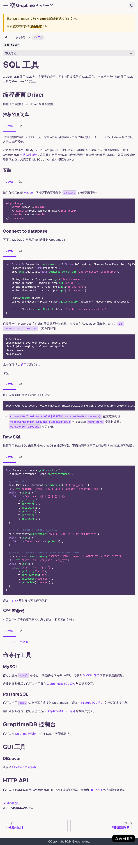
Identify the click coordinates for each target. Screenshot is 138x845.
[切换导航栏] (5, 5)
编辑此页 (13, 803)
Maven (28, 192)
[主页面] (6, 37)
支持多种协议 (28, 155)
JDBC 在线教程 (19, 642)
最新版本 (36, 26)
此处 (15, 601)
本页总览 (11, 53)
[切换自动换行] (124, 264)
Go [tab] (20, 126)
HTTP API (96, 790)
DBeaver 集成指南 (24, 767)
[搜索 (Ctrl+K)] (132, 5)
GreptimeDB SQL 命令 (61, 684)
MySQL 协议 (91, 675)
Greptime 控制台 (26, 734)
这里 (24, 365)
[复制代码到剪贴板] (131, 203)
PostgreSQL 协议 (92, 703)
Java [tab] (9, 126)
